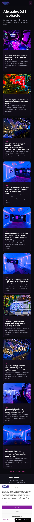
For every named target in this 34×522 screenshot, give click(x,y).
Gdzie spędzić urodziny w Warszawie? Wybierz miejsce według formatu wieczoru (15, 411)
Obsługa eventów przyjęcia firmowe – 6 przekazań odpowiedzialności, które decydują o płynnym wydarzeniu (17, 146)
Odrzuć (17, 511)
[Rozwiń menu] (30, 3)
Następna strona (20, 471)
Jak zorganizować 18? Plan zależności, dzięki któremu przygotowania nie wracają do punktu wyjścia (16, 368)
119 (14, 471)
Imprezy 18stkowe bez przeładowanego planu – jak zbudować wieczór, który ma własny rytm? (15, 454)
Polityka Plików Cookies (8, 519)
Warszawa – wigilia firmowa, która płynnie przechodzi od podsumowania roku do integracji (15, 324)
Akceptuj (17, 507)
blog (6, 54)
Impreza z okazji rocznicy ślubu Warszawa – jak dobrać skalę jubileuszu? (16, 57)
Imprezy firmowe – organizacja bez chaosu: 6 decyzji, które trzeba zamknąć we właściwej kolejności (16, 236)
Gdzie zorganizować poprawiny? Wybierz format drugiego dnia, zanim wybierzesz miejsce (17, 281)
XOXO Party (14, 478)
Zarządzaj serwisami (6, 503)
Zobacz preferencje (17, 516)
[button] (31, 487)
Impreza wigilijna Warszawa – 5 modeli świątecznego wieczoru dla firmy (16, 101)
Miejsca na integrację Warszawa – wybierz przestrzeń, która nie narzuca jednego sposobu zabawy (17, 190)
